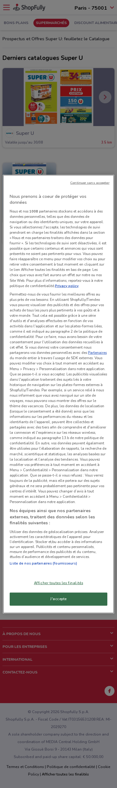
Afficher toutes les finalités (58, 582)
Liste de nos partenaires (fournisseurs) (43, 563)
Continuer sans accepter (89, 182)
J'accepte (58, 598)
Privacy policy (67, 285)
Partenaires (97, 352)
